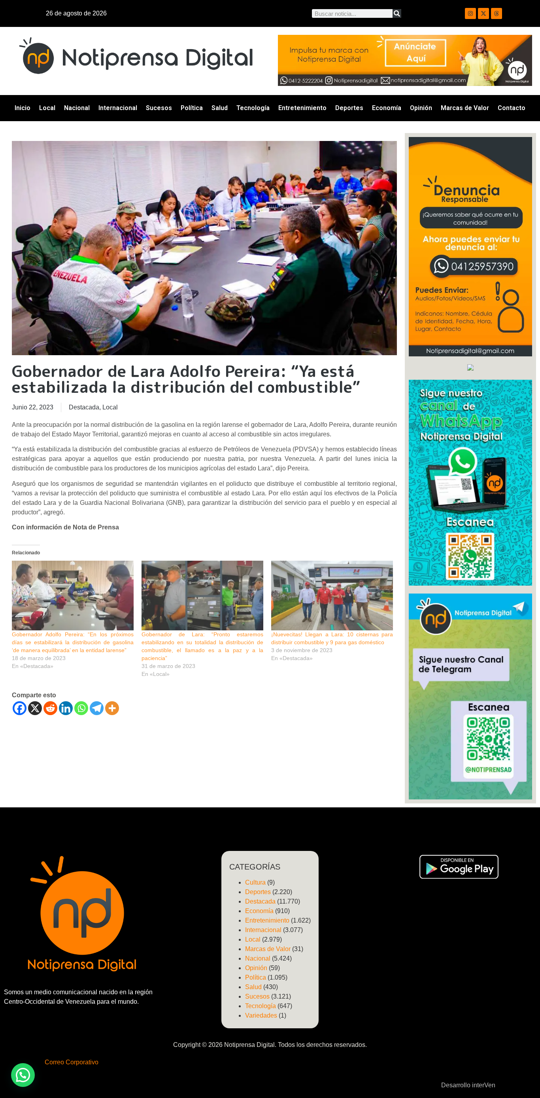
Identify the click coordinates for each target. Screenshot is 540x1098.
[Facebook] (19, 708)
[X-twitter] (483, 13)
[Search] (397, 13)
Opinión (421, 108)
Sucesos (159, 108)
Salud (219, 108)
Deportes (349, 108)
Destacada (84, 407)
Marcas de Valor (465, 108)
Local (47, 108)
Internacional (117, 108)
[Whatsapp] (81, 708)
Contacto (511, 108)
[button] (23, 1075)
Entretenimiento (302, 108)
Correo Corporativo (71, 1062)
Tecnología (253, 108)
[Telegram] (97, 708)
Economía (386, 108)
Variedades (261, 1015)
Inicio (22, 108)
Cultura (255, 882)
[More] (112, 708)
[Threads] (496, 13)
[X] (35, 708)
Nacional (77, 108)
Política (192, 108)
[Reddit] (50, 708)
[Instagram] (470, 13)
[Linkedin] (66, 708)
